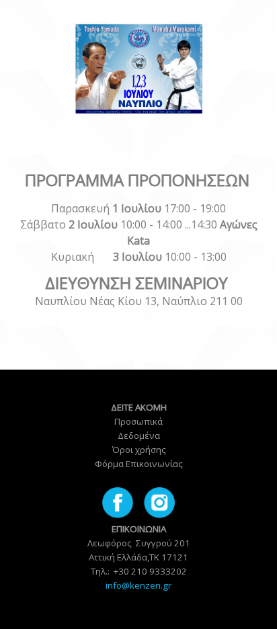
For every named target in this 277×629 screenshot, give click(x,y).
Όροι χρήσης (139, 450)
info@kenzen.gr (138, 585)
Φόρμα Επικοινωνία (136, 464)
